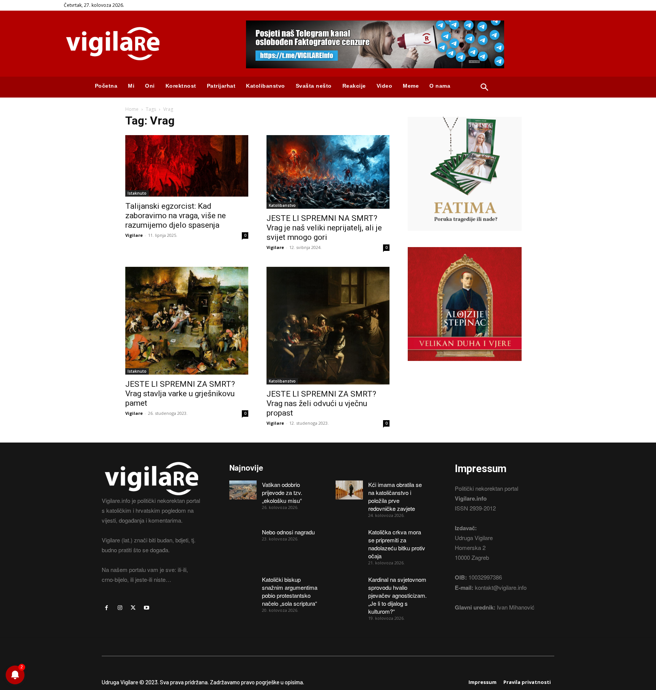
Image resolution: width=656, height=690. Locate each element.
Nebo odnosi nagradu (288, 532)
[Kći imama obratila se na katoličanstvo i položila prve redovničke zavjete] (349, 489)
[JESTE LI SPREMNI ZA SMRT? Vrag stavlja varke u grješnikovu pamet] (186, 321)
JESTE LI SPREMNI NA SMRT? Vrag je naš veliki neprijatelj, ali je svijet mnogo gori (324, 228)
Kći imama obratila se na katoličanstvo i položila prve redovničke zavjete (395, 496)
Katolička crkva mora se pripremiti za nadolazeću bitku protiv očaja (396, 544)
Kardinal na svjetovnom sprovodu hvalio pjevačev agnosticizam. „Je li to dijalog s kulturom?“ (397, 595)
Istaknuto (137, 193)
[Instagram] (120, 608)
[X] (133, 608)
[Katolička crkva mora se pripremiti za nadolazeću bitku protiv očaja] (349, 537)
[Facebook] (106, 608)
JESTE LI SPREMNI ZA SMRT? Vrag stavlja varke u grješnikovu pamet (180, 394)
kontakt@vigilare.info (501, 587)
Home (132, 109)
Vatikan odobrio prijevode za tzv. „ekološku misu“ (282, 492)
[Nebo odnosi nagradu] (243, 537)
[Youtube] (146, 608)
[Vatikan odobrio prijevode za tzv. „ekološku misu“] (243, 489)
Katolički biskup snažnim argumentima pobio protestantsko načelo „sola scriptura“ (289, 591)
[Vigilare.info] (146, 44)
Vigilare (134, 235)
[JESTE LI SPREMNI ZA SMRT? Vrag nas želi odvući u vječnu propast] (328, 325)
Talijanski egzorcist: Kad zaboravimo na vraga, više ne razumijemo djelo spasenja (175, 216)
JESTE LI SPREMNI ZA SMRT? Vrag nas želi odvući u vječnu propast (321, 403)
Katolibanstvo (282, 205)
